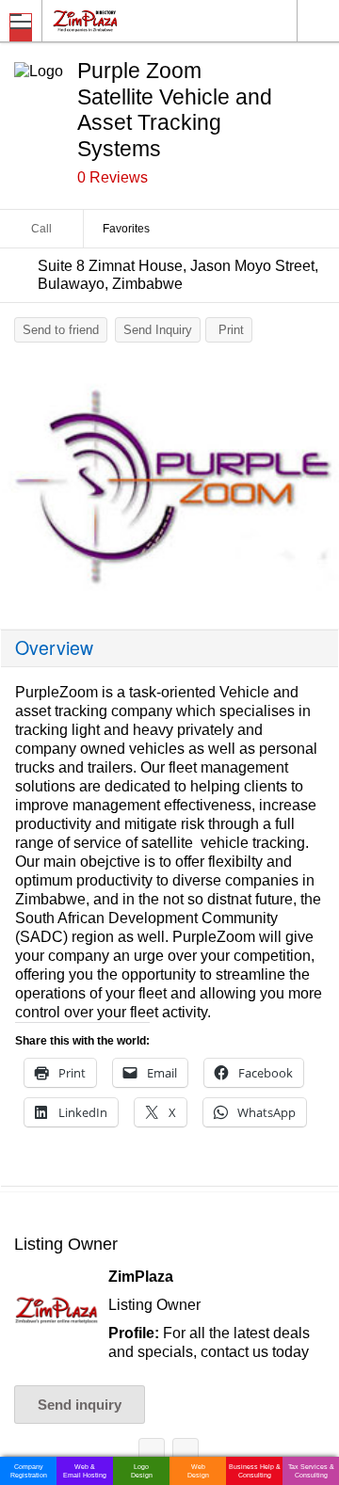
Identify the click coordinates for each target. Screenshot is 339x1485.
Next (315, 486)
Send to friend (61, 330)
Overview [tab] (54, 647)
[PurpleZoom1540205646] (169, 482)
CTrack (151, 1454)
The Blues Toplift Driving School (185, 1454)
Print (231, 330)
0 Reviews (112, 177)
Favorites (126, 228)
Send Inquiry (157, 330)
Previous (23, 486)
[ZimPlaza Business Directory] (130, 20)
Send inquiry (79, 1405)
